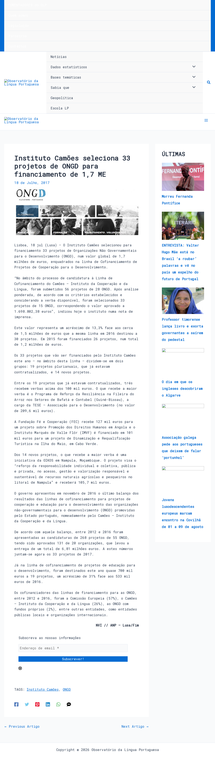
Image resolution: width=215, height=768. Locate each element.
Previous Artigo (22, 726)
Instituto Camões (43, 689)
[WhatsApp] (58, 704)
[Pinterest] (37, 704)
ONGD (67, 689)
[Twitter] (27, 704)
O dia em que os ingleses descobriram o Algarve (182, 388)
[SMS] (69, 704)
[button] (209, 82)
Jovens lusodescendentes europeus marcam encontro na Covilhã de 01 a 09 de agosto (182, 513)
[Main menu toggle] (206, 120)
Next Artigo (135, 726)
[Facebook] (16, 704)
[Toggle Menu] (193, 67)
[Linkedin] (48, 704)
